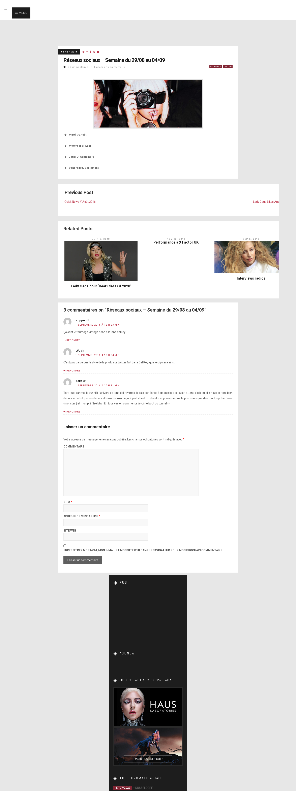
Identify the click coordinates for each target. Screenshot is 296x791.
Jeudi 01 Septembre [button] (81, 156)
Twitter (228, 66)
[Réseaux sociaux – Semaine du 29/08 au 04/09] (83, 52)
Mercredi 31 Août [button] (80, 145)
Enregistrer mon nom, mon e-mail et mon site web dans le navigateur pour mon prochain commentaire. (143, 550)
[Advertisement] (148, 614)
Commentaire (73, 446)
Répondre (73, 340)
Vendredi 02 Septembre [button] (84, 167)
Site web (69, 530)
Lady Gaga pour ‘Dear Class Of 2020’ (101, 286)
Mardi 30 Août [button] (77, 134)
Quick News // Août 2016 (80, 201)
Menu (23, 13)
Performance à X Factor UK (176, 242)
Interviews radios (251, 278)
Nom (67, 502)
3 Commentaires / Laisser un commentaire (96, 67)
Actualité (215, 66)
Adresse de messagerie (81, 516)
